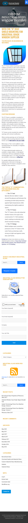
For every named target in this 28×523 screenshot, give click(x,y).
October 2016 (5, 444)
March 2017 (5, 436)
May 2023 (4, 429)
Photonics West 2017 (7, 412)
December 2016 (6, 441)
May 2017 (4, 431)
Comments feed (6, 482)
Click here (4, 377)
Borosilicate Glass (6, 456)
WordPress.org (5, 484)
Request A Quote (9, 271)
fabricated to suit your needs (16, 140)
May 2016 (4, 447)
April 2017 (4, 434)
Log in (3, 476)
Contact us (4, 239)
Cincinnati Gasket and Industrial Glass (11, 459)
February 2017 (5, 439)
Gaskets (4, 464)
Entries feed (5, 479)
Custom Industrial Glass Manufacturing (12, 461)
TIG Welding (12, 244)
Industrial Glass (6, 467)
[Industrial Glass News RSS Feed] (14, 371)
